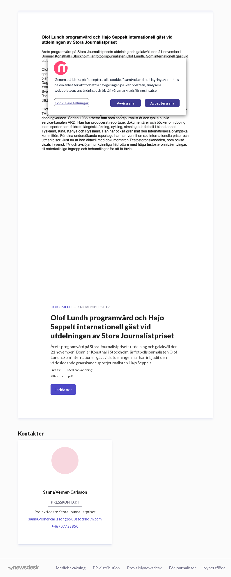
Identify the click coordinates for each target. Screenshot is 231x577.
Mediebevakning (70, 567)
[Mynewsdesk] (23, 568)
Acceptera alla (162, 103)
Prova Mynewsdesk (144, 567)
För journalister (182, 567)
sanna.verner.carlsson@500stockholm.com (65, 519)
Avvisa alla (125, 103)
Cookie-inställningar (72, 103)
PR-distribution (106, 567)
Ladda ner (63, 389)
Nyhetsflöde (214, 567)
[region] (117, 86)
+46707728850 (65, 526)
